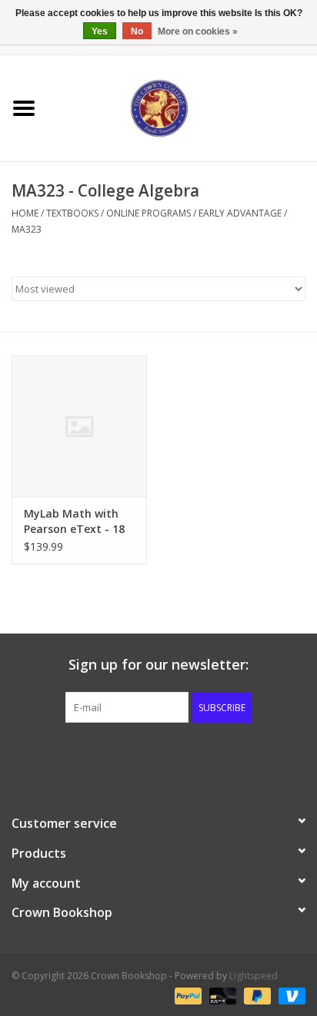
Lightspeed (253, 975)
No (137, 31)
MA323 (27, 229)
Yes (100, 31)
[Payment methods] (186, 994)
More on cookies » (198, 31)
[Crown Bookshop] (182, 107)
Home (25, 213)
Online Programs (148, 213)
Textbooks (72, 213)
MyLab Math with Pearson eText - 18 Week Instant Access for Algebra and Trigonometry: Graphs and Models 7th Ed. (78, 521)
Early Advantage (240, 213)
